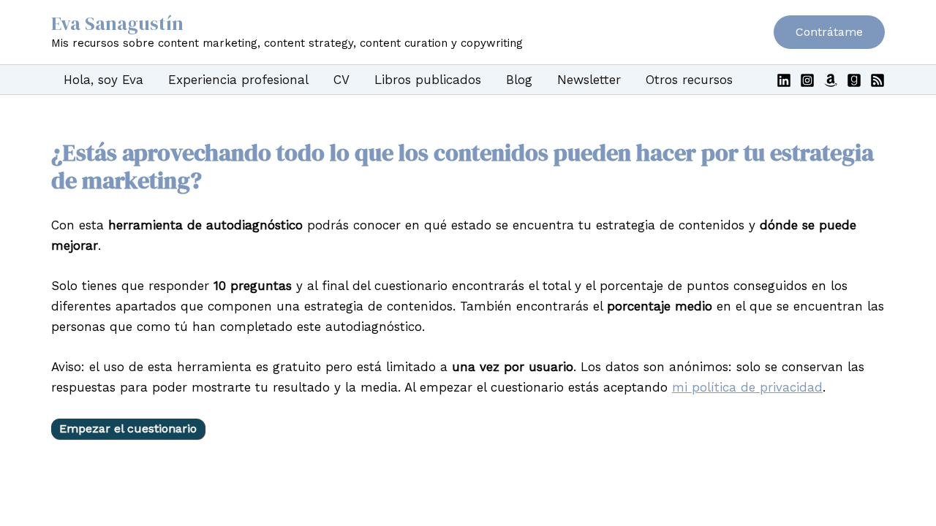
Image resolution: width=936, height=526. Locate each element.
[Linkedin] (784, 80)
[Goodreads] (854, 80)
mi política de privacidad (747, 387)
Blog (519, 79)
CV (341, 79)
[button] (829, 32)
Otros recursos (689, 79)
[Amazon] (830, 80)
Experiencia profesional (238, 79)
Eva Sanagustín (117, 23)
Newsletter (589, 79)
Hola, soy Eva (103, 79)
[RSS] (877, 80)
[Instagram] (807, 80)
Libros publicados (427, 79)
